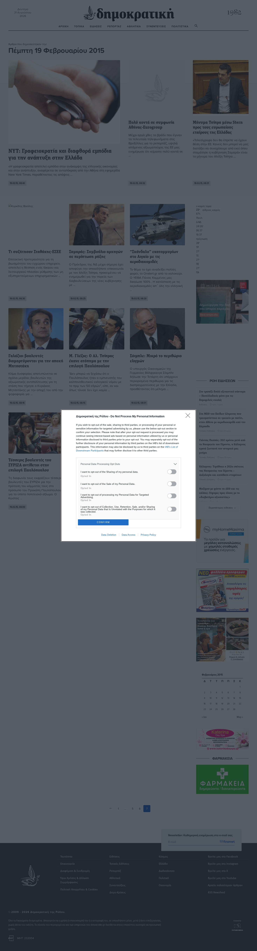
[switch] (171, 471)
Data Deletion (108, 534)
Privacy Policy (148, 534)
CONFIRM (103, 522)
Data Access (128, 534)
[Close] (189, 416)
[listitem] (128, 464)
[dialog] (128, 475)
